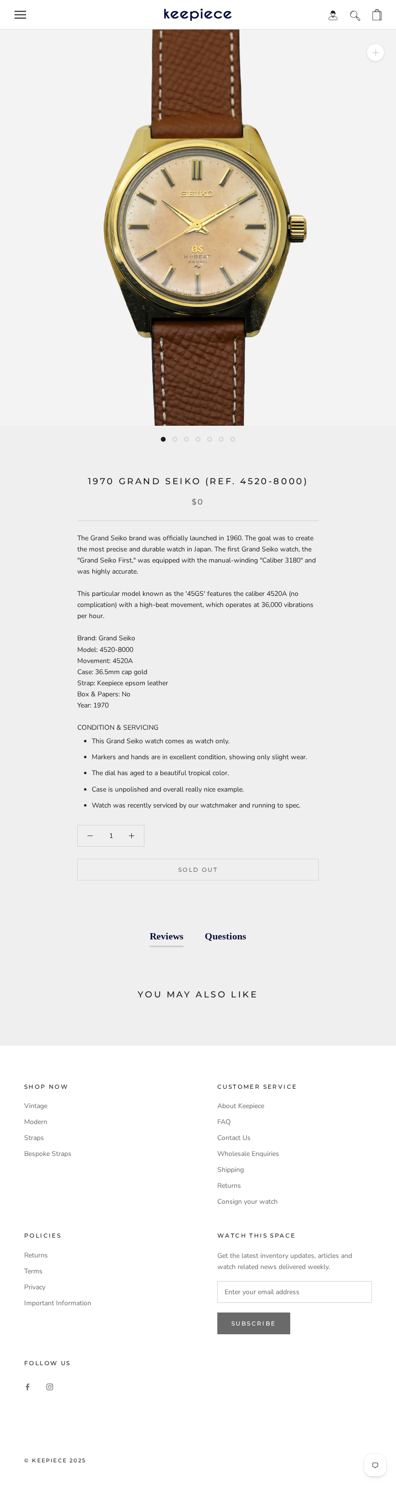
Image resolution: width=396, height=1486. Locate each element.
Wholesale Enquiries (248, 1153)
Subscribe (253, 1323)
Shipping (230, 1169)
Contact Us (234, 1137)
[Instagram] (49, 1386)
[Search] (355, 15)
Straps (34, 1137)
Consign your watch (247, 1201)
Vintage (35, 1106)
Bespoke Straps (47, 1153)
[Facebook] (27, 1386)
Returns (229, 1185)
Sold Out (198, 869)
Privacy (34, 1287)
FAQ (224, 1121)
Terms (33, 1271)
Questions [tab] (225, 936)
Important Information (57, 1303)
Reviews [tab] (167, 936)
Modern (35, 1121)
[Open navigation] (20, 15)
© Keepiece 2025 (55, 1460)
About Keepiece (240, 1106)
